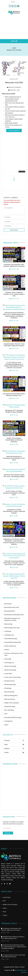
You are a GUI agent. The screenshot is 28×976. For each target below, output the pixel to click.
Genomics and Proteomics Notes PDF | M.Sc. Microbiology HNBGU (14, 475)
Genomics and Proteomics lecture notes (13, 654)
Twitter (6, 744)
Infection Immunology (10, 666)
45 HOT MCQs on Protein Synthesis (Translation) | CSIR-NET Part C (14, 493)
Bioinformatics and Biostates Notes (14, 614)
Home (14, 48)
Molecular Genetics (9, 699)
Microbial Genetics (9, 681)
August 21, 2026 (5, 940)
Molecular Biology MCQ (11, 695)
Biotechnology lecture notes (12, 627)
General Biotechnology (10, 638)
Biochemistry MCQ (9, 611)
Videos (6, 724)
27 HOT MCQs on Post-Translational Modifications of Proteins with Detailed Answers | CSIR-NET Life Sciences (14, 365)
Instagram (6, 748)
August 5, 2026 (5, 951)
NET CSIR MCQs (9, 710)
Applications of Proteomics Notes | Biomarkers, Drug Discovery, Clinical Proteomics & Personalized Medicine (14, 541)
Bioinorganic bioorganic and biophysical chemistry (12, 619)
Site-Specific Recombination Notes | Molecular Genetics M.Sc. (14, 394)
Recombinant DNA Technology (12, 717)
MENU (13, 41)
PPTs (17, 79)
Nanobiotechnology (9, 706)
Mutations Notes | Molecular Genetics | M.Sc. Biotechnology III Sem (14, 294)
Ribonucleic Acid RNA (14, 50)
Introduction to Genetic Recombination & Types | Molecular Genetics (14, 511)
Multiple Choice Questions (11, 702)
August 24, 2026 (5, 932)
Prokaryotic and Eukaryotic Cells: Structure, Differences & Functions (14, 265)
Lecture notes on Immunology (12, 677)
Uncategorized (8, 721)
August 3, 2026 (5, 959)
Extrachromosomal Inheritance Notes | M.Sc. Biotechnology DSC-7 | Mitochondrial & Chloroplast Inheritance (14, 315)
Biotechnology (8, 624)
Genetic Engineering (10, 646)
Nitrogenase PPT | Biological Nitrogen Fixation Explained (14, 411)
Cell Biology (7, 631)
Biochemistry (12, 79)
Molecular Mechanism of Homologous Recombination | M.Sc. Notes (14, 458)
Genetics (6, 649)
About (4, 911)
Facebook (7, 740)
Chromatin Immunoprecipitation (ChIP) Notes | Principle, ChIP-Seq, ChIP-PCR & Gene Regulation (14, 562)
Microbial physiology (10, 684)
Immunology (7, 659)
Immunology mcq (9, 662)
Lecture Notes (8, 673)
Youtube (6, 752)
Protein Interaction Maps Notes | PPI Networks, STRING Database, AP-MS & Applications (14, 583)
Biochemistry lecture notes (11, 607)
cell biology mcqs (9, 635)
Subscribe (7, 833)
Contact (5, 915)
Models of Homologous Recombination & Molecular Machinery (14, 439)
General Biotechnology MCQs (12, 642)
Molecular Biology (9, 692)
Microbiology (7, 688)
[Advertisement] (14, 27)
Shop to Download (14, 130)
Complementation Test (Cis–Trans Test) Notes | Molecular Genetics (14, 344)
